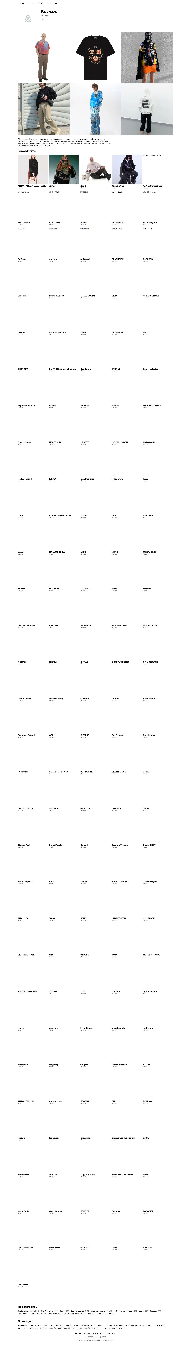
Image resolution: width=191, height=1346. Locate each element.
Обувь (102, 1314)
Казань (111, 1325)
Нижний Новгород (74, 1325)
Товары (30, 3)
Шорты (143, 1311)
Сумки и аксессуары (126, 1311)
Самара (160, 1325)
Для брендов (53, 3)
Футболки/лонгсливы (29, 1311)
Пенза (123, 1328)
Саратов (31, 1328)
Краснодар (90, 1325)
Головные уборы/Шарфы (102, 1311)
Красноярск (64, 1328)
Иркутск (42, 1328)
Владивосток (137, 1325)
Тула (74, 1328)
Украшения (54, 1314)
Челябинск (84, 1328)
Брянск (150, 1325)
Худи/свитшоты (49, 1311)
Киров (52, 1328)
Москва (44, 15)
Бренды (21, 3)
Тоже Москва (27, 151)
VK (42, 20)
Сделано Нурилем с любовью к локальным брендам (95, 1340)
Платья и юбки (38, 1314)
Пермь (101, 1325)
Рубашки (23, 1314)
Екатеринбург (56, 1325)
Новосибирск (123, 1325)
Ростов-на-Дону (110, 1328)
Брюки (65, 1311)
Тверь (21, 1328)
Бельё (112, 1314)
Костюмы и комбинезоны (74, 1314)
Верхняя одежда (80, 1311)
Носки (92, 1314)
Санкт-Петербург (38, 1325)
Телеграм (40, 3)
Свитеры (155, 1311)
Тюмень (96, 1328)
